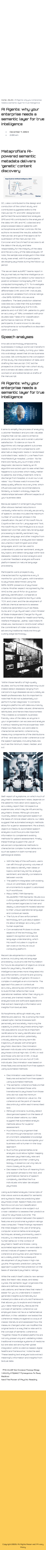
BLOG (10, 100)
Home (4, 100)
